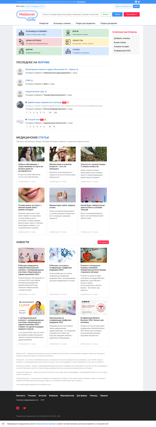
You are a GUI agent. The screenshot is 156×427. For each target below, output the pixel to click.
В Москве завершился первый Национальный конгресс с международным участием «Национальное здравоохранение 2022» (31, 269)
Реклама (32, 396)
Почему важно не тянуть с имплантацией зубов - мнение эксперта (29, 207)
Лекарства (43, 23)
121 (50, 113)
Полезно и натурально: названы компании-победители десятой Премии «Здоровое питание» (93, 268)
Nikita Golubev (30, 384)
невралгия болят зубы (34, 91)
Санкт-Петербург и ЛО (34, 6)
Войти (136, 6)
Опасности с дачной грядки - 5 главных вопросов (93, 165)
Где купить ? (131, 14)
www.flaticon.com (45, 384)
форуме (44, 62)
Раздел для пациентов (85, 23)
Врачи (75, 31)
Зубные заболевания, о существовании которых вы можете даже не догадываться (30, 167)
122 (55, 113)
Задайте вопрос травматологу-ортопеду (45, 102)
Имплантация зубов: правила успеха (62, 206)
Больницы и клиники (36, 31)
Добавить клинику (122, 38)
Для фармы (82, 396)
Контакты (20, 396)
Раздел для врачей (108, 23)
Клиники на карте (121, 46)
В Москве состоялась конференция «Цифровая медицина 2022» (60, 267)
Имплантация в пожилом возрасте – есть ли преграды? (60, 166)
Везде (105, 14)
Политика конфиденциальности (27, 400)
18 (50, 127)
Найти (117, 14)
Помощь (94, 396)
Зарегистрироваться (124, 6)
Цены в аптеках (33, 40)
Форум (29, 50)
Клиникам (53, 396)
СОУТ (42, 400)
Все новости (103, 242)
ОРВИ (27, 80)
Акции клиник (120, 42)
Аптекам (42, 396)
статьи (43, 137)
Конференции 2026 (122, 51)
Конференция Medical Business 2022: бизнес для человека (92, 320)
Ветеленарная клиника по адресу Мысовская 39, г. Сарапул (50, 69)
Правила (104, 396)
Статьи (76, 50)
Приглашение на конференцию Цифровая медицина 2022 (60, 320)
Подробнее (81, 2)
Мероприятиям (67, 396)
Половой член (34, 119)
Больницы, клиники (62, 23)
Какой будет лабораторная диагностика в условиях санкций (93, 207)
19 (54, 127)
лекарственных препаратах (47, 424)
